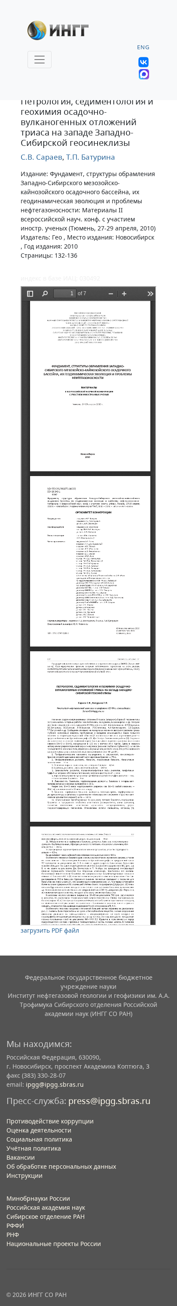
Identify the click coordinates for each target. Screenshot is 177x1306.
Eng (143, 47)
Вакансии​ (20, 1157)
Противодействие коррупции (50, 1121)
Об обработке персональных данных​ (61, 1166)
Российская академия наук (45, 1207)
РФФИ (15, 1225)
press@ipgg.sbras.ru (109, 1101)
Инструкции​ (24, 1175)
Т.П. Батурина (89, 157)
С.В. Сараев (41, 157)
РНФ (12, 1234)
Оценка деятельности (38, 1130)
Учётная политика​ (33, 1148)
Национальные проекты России (53, 1244)
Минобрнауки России (38, 1198)
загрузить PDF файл (50, 930)
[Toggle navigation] (39, 59)
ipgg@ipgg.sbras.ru (55, 1084)
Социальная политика (39, 1139)
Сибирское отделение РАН (45, 1216)
